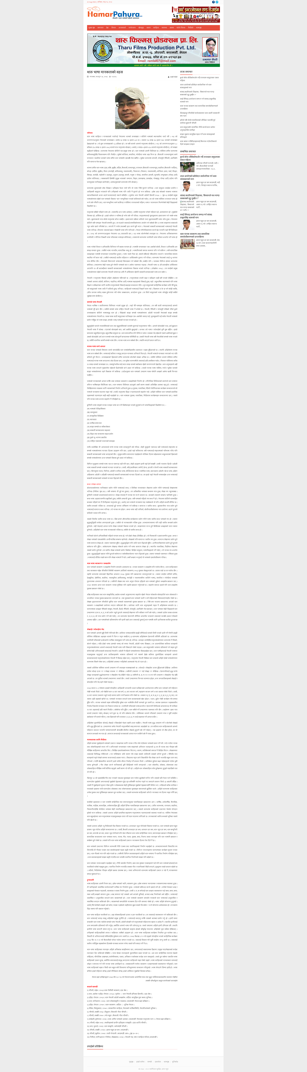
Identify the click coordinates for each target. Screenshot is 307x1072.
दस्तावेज (158, 1062)
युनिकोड (175, 1062)
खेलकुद (141, 28)
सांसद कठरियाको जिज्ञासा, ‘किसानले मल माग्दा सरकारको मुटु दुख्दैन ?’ (199, 197)
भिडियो (190, 28)
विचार (113, 28)
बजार (149, 28)
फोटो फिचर (181, 28)
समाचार (100, 28)
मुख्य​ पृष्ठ (92, 28)
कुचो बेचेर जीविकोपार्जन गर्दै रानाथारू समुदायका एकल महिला (200, 158)
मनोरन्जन (132, 28)
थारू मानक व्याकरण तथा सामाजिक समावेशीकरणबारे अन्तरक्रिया (194, 235)
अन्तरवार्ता (122, 28)
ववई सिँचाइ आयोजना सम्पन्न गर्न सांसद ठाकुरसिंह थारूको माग (196, 216)
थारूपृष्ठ (198, 28)
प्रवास (172, 28)
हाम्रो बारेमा (140, 1062)
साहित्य (156, 28)
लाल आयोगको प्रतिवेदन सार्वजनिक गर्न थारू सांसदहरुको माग (198, 177)
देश (107, 28)
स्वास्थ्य (164, 28)
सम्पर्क (150, 1062)
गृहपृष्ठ (131, 1062)
